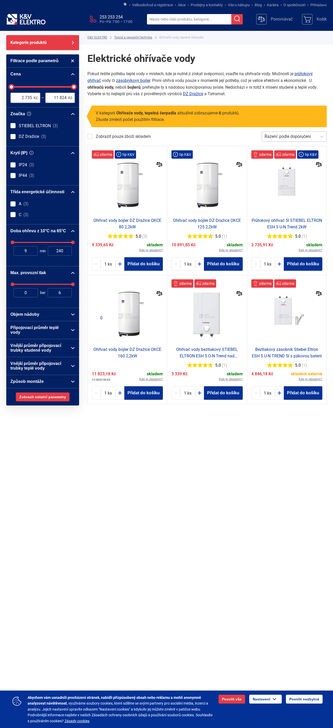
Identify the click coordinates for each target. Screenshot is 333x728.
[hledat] (237, 19)
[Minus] (96, 263)
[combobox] (189, 19)
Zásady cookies (77, 721)
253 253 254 (111, 17)
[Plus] (120, 263)
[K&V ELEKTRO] (26, 19)
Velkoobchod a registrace (152, 5)
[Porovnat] (159, 165)
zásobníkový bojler (133, 80)
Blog (258, 5)
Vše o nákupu (239, 5)
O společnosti (294, 5)
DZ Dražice (193, 93)
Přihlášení (318, 5)
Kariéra (273, 5)
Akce (182, 5)
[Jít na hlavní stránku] (125, 4)
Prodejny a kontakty (207, 5)
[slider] (11, 87)
